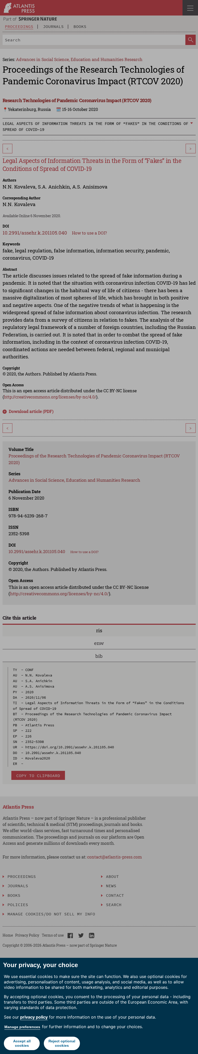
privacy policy (34, 1017)
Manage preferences (22, 1027)
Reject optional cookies (61, 1043)
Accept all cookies (22, 1043)
